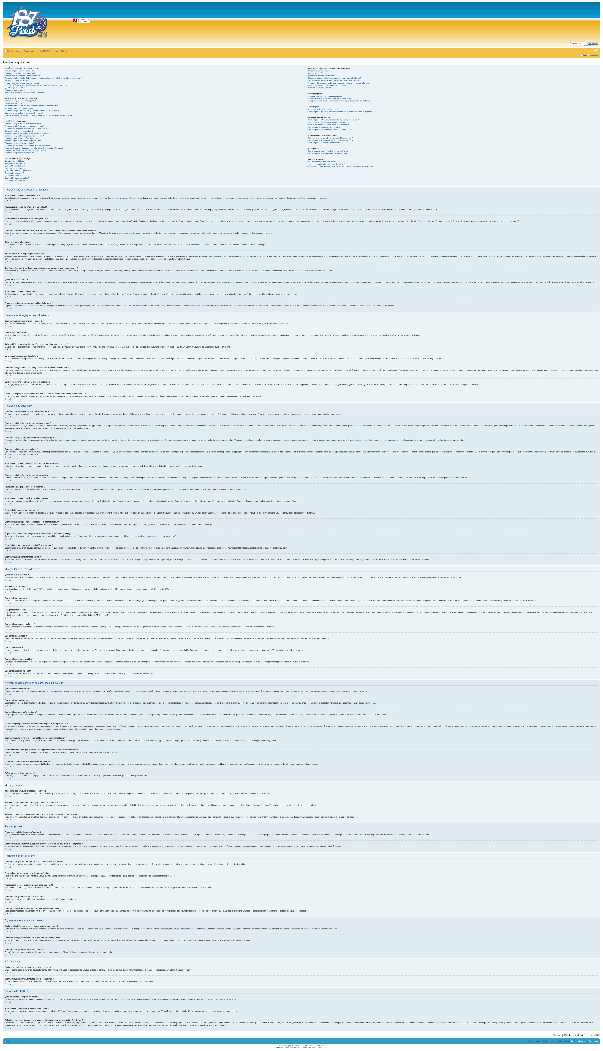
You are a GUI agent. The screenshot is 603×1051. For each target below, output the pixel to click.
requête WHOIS (213, 1023)
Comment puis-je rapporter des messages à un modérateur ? (28, 145)
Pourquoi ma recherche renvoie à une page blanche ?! (328, 125)
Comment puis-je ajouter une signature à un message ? (26, 128)
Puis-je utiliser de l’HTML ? (15, 163)
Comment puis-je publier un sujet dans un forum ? (23, 124)
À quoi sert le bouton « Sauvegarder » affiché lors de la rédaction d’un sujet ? (34, 148)
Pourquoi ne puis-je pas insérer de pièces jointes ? (24, 141)
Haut (9, 200)
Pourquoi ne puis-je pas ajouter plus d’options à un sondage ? (28, 133)
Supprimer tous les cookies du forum (556, 1041)
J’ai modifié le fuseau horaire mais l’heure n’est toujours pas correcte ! (31, 106)
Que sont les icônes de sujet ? (16, 180)
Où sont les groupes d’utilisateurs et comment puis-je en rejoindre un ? (334, 78)
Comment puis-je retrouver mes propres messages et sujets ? (331, 130)
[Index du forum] (27, 20)
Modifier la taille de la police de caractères (596, 50)
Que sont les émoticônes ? (15, 166)
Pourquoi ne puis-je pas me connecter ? (20, 71)
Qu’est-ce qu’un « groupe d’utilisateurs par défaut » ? (327, 85)
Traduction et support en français (287, 1047)
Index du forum (60, 51)
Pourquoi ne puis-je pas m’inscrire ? (18, 90)
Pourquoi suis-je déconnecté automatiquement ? (23, 76)
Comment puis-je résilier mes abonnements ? (324, 143)
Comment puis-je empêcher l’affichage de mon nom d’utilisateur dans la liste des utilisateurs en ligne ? (43, 78)
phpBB (290, 1046)
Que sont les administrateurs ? (319, 71)
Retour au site (13, 51)
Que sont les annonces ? (14, 173)
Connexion (594, 55)
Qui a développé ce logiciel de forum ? (321, 162)
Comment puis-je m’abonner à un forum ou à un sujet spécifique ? (332, 140)
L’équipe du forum (533, 1041)
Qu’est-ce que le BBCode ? (15, 161)
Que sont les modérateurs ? (318, 73)
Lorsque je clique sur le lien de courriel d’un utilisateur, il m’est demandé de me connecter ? (39, 115)
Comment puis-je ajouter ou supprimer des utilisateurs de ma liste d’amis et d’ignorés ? (340, 112)
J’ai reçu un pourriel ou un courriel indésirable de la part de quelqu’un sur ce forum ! (339, 101)
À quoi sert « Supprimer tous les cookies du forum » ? (25, 92)
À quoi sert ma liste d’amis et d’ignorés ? (322, 109)
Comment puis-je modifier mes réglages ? (20, 101)
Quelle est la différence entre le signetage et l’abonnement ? (330, 138)
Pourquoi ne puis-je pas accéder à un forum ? (22, 138)
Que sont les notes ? (13, 176)
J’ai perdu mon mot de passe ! (16, 80)
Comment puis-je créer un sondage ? (19, 131)
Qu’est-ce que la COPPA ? (15, 88)
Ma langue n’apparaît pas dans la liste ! (19, 108)
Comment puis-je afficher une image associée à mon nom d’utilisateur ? (32, 111)
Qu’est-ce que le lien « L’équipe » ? (320, 88)
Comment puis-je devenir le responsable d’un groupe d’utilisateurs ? (333, 80)
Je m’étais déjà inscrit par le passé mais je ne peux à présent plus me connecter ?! (36, 85)
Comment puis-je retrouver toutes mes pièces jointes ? (328, 153)
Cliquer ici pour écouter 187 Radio (37, 51)
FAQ (585, 55)
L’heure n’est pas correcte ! (15, 103)
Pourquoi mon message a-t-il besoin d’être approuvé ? (25, 150)
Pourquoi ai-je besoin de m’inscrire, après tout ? (23, 73)
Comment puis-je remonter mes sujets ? (20, 153)
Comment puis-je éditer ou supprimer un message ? (24, 126)
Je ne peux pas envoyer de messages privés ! (325, 96)
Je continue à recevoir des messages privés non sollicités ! (330, 98)
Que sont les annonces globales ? (18, 171)
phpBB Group (74, 999)
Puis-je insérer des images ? (15, 168)
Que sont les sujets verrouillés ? (17, 178)
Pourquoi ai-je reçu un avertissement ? (19, 143)
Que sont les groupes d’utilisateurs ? (321, 76)
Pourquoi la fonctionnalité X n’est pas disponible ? (326, 164)
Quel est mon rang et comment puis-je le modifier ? (24, 113)
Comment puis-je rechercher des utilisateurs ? (325, 127)
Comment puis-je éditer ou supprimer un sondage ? (24, 136)
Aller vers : (557, 1035)
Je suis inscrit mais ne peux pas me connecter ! (23, 83)
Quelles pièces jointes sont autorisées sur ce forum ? (327, 151)
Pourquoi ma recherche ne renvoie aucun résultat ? (327, 122)
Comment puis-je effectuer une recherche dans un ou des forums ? (333, 120)
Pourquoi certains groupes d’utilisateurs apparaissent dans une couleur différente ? (338, 83)
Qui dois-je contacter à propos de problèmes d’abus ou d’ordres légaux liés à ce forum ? (341, 166)
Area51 (165, 1011)
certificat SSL (323, 1047)
